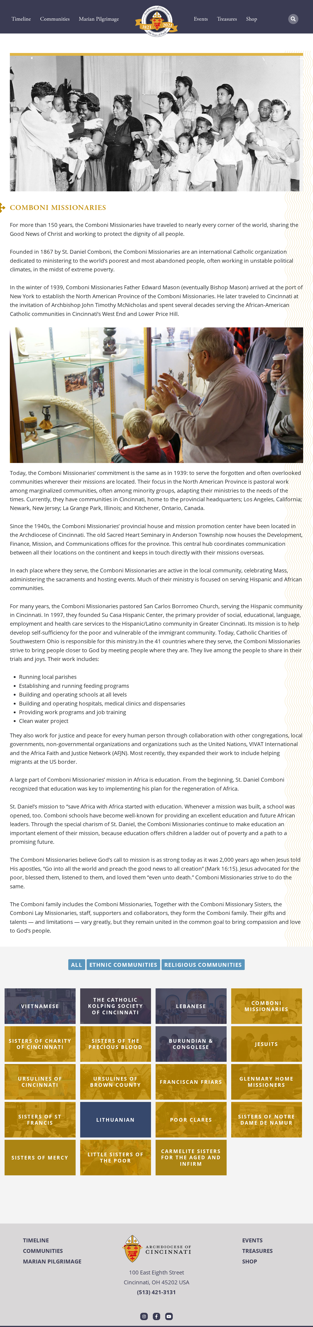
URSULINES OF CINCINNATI (40, 1081)
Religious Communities (203, 964)
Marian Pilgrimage (99, 19)
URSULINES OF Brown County (115, 1081)
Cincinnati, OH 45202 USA (156, 1282)
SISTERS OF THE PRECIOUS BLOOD (115, 1044)
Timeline (21, 19)
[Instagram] (144, 1316)
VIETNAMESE (40, 1005)
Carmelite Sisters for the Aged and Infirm (191, 1157)
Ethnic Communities (123, 964)
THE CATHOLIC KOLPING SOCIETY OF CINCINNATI (115, 1006)
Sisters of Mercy (40, 1157)
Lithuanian (115, 1119)
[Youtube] (169, 1316)
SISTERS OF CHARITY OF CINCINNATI (40, 1044)
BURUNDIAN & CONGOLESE (191, 1044)
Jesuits (266, 1043)
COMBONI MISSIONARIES (266, 1006)
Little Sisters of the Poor (116, 1157)
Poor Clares (191, 1119)
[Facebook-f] (156, 1316)
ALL (76, 964)
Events (201, 19)
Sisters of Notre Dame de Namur (266, 1119)
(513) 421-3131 (156, 1292)
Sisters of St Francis (40, 1119)
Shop (251, 19)
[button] (293, 19)
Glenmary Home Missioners (266, 1081)
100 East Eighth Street (156, 1272)
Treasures (227, 19)
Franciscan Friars (191, 1081)
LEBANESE (191, 1005)
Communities (55, 19)
